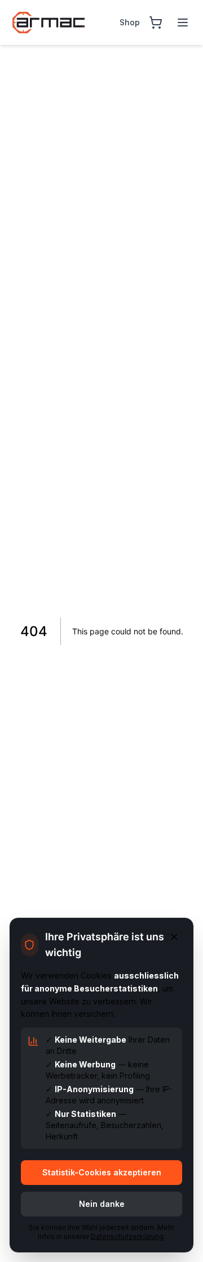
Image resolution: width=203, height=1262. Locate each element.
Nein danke (102, 1204)
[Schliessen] (174, 937)
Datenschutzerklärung (127, 1236)
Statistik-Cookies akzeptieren (101, 1172)
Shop (130, 22)
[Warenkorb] (155, 22)
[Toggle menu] (182, 22)
